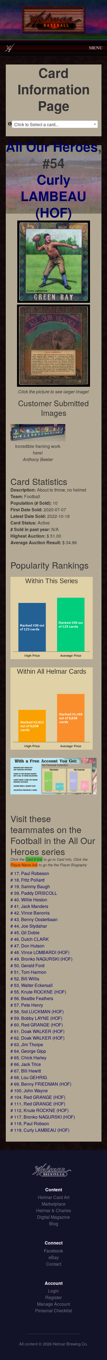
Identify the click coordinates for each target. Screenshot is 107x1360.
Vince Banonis (35, 913)
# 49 (14, 959)
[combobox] (55, 124)
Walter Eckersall (37, 985)
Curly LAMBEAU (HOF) (53, 196)
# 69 (14, 1084)
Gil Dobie (30, 932)
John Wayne (36, 1090)
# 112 (15, 1110)
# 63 (14, 1044)
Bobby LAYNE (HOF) (41, 1018)
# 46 (14, 939)
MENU (96, 47)
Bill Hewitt (31, 1071)
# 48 (14, 952)
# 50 (14, 965)
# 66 (14, 1064)
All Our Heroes (52, 146)
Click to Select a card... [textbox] (36, 124)
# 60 (14, 1025)
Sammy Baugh (35, 886)
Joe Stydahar (34, 926)
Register (53, 1297)
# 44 (14, 926)
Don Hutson (32, 946)
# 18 (14, 880)
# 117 (15, 1117)
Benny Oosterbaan (39, 919)
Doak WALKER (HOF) (42, 1031)
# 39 (14, 893)
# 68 (14, 1077)
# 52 (14, 978)
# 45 (14, 932)
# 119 (15, 1130)
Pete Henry (32, 1005)
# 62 (14, 1038)
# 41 (14, 906)
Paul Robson (36, 1123)
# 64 (14, 1051)
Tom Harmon (33, 972)
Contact (53, 1264)
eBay (54, 1257)
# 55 (14, 992)
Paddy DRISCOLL (39, 893)
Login (53, 1291)
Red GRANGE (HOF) (42, 1025)
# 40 (14, 899)
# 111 (15, 1104)
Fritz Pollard (32, 880)
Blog (53, 1223)
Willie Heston (34, 899)
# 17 (14, 873)
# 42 (14, 913)
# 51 (14, 972)
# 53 (14, 985)
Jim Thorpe (32, 1044)
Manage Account (53, 1304)
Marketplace (54, 1204)
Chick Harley (33, 1057)
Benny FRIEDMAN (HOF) (46, 1084)
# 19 (14, 886)
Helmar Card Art (53, 1197)
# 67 (14, 1071)
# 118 (15, 1123)
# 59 (14, 1018)
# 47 (14, 946)
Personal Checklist (53, 1310)
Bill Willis (30, 978)
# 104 (15, 1097)
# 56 (14, 998)
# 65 (14, 1057)
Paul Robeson (35, 873)
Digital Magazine (53, 1217)
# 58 (14, 1011)
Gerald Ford (32, 965)
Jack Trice (31, 1064)
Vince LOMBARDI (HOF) (45, 952)
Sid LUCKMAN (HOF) (42, 1011)
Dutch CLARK (35, 939)
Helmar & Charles (53, 1210)
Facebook (53, 1251)
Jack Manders (34, 906)
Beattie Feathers (37, 998)
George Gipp (33, 1051)
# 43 (14, 919)
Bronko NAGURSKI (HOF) (46, 959)
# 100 (15, 1090)
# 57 (14, 1005)
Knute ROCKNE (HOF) (43, 992)
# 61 (14, 1031)
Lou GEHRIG (34, 1077)
